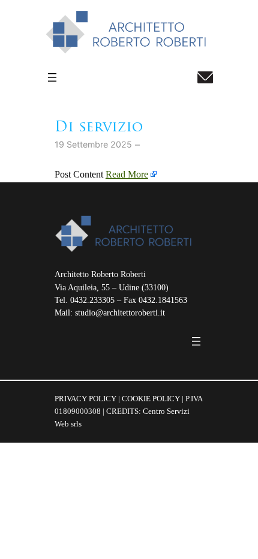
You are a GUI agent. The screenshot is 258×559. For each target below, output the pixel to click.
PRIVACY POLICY (85, 398)
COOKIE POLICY (151, 398)
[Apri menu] (52, 77)
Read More (127, 174)
